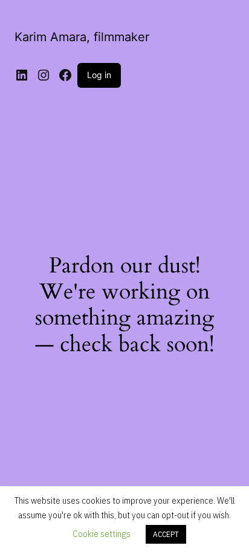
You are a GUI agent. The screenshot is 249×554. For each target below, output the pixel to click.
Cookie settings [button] (102, 533)
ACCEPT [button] (166, 534)
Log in (99, 75)
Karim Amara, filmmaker (82, 37)
